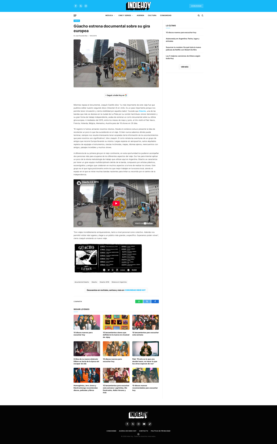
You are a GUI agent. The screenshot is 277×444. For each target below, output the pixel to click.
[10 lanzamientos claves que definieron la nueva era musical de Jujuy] (116, 322)
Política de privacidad (160, 431)
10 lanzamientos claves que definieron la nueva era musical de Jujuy (116, 334)
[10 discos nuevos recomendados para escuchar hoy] (145, 375)
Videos (76, 21)
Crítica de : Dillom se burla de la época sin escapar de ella (86, 361)
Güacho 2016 (104, 282)
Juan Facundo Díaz (82, 36)
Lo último (171, 26)
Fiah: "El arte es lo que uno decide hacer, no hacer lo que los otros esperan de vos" (144, 361)
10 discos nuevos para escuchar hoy (83, 333)
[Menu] (75, 15)
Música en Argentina (119, 282)
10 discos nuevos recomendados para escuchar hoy (145, 387)
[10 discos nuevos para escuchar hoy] (87, 322)
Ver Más (184, 67)
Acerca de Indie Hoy (127, 431)
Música (109, 15)
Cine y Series (124, 15)
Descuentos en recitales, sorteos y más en (116, 290)
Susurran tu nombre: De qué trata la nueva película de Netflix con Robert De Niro (183, 48)
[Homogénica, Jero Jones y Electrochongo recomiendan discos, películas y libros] (87, 375)
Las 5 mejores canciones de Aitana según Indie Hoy (183, 57)
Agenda (140, 15)
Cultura (152, 15)
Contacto (143, 431)
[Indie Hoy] (138, 6)
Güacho (94, 282)
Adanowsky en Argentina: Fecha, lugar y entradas (182, 40)
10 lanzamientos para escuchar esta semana (145, 333)
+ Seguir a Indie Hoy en (115, 95)
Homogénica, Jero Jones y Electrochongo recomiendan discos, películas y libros (86, 387)
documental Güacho (82, 282)
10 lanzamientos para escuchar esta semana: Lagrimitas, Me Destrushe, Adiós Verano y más (116, 389)
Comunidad (196, 6)
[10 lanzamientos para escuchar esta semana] (145, 322)
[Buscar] (198, 15)
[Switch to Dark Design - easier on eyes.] (202, 15)
